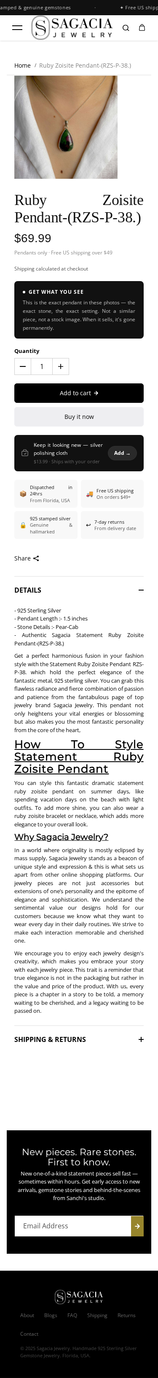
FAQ (72, 1315)
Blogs (50, 1315)
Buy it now (79, 417)
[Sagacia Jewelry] (72, 27)
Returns (127, 1315)
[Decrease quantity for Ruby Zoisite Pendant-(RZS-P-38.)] (22, 366)
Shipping (24, 268)
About (27, 1315)
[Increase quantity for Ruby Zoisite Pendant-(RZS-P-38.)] (60, 366)
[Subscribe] (137, 1226)
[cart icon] (142, 28)
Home (22, 65)
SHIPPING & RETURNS (50, 1039)
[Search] (126, 28)
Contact (29, 1333)
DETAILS (27, 590)
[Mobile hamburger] (17, 28)
